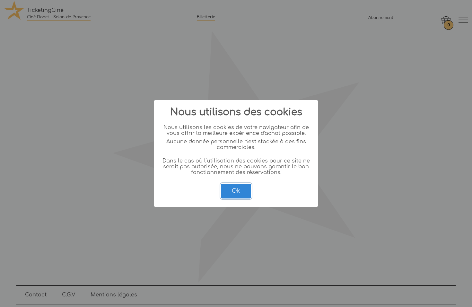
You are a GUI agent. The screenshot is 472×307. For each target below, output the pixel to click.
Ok (236, 191)
